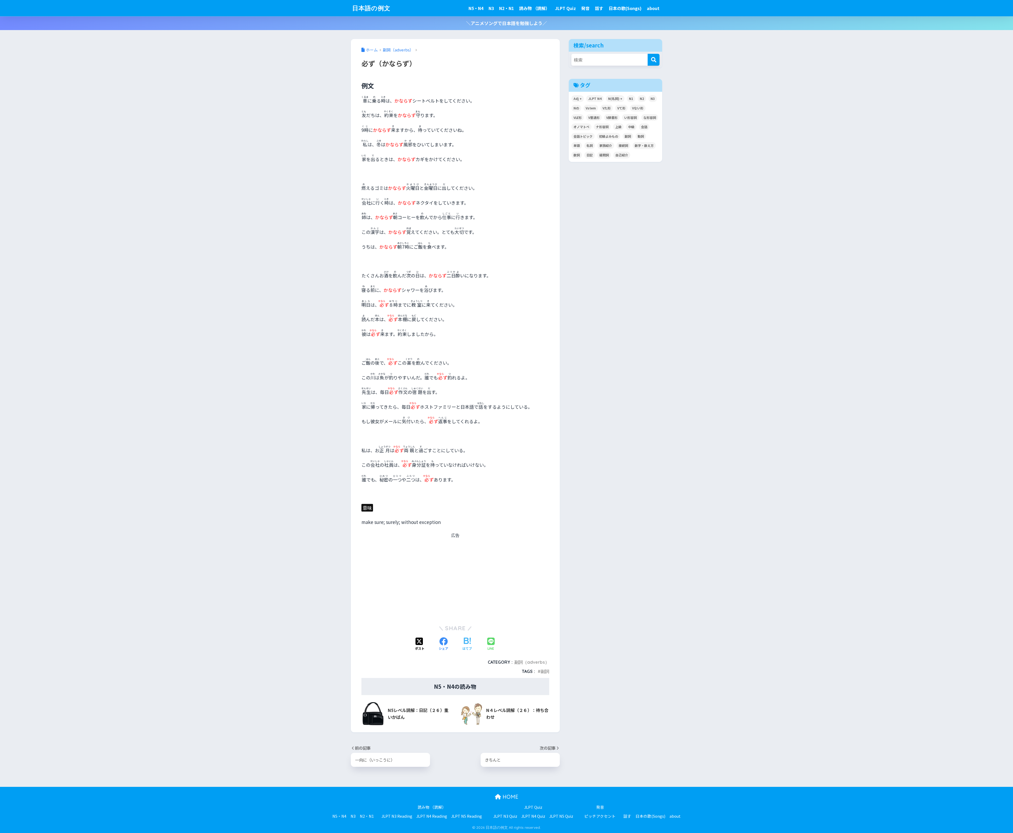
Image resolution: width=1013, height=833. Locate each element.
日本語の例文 (371, 8)
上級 (618, 126)
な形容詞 (649, 117)
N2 (642, 98)
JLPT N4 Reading (431, 816)
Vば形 (578, 117)
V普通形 (594, 117)
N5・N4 (476, 8)
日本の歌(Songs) (625, 8)
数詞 (577, 155)
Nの (576, 108)
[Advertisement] (455, 578)
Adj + (578, 98)
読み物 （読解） (534, 8)
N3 (491, 8)
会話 (644, 126)
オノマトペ (581, 126)
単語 (577, 145)
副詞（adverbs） (531, 662)
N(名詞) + (615, 98)
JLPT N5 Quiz (561, 816)
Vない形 (637, 108)
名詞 (589, 145)
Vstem (591, 108)
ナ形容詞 (602, 126)
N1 (631, 98)
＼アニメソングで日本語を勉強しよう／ (506, 23)
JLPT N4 (594, 98)
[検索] (654, 60)
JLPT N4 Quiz (533, 816)
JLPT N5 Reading (466, 816)
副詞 (545, 671)
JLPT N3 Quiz (505, 816)
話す (599, 8)
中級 (631, 126)
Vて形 (621, 108)
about (653, 8)
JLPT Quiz (565, 8)
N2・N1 (506, 8)
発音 (585, 8)
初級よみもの (608, 136)
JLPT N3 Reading (396, 816)
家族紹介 (605, 145)
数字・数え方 (644, 145)
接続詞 (623, 145)
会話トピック (583, 136)
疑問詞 (604, 155)
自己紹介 (621, 155)
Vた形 (607, 108)
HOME (509, 796)
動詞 (641, 136)
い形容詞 (630, 117)
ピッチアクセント (600, 816)
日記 (589, 155)
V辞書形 (612, 117)
